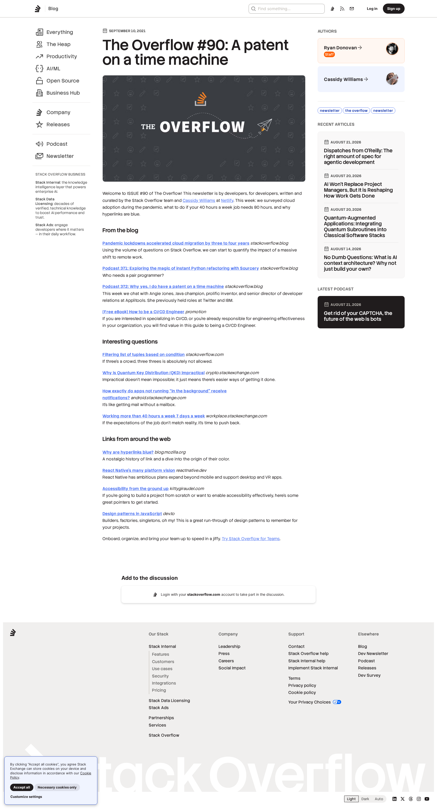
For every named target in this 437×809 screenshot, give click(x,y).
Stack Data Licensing (169, 700)
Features (160, 654)
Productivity (62, 56)
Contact (296, 646)
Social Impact (232, 668)
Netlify (227, 200)
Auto (379, 799)
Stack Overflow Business (60, 174)
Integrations (164, 683)
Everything (60, 32)
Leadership (229, 646)
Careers (226, 661)
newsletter (330, 110)
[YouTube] (427, 799)
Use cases (162, 668)
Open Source (63, 80)
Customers (163, 661)
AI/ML (53, 68)
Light (351, 799)
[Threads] (411, 799)
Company (59, 112)
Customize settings (26, 797)
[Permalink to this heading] (97, 230)
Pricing (159, 690)
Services (157, 725)
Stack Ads (159, 707)
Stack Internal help (306, 661)
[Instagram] (419, 799)
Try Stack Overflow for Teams (251, 538)
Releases (58, 124)
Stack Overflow (164, 735)
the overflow (356, 110)
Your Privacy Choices (310, 702)
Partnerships (161, 717)
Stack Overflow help (308, 653)
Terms (294, 678)
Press (224, 653)
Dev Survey (369, 675)
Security (160, 676)
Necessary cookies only (57, 787)
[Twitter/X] (403, 799)
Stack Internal (162, 646)
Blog (362, 646)
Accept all (21, 787)
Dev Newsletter (373, 653)
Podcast (57, 144)
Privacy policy (302, 685)
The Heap (59, 44)
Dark (365, 799)
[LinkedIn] (394, 799)
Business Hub (63, 93)
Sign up (393, 8)
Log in (372, 8)
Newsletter (60, 156)
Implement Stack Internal (313, 668)
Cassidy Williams (199, 200)
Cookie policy (302, 692)
